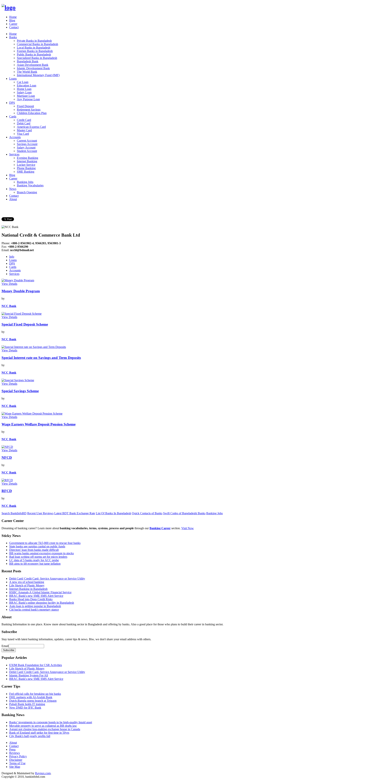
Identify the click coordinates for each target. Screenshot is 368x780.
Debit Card (23, 123)
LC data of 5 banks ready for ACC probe (34, 560)
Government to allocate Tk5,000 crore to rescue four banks (44, 543)
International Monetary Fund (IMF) (38, 75)
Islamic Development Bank (33, 68)
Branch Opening (27, 192)
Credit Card (24, 120)
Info (11, 256)
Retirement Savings (28, 109)
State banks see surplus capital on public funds (37, 546)
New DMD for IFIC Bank (25, 707)
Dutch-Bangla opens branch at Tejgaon (33, 700)
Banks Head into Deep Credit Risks (31, 599)
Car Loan (22, 82)
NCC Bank (9, 306)
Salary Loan (24, 92)
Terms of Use (17, 763)
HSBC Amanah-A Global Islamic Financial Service (40, 592)
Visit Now (187, 528)
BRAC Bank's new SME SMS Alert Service (36, 595)
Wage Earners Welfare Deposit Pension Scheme (39, 424)
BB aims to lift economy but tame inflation (35, 563)
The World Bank (27, 71)
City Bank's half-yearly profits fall (29, 736)
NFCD (7, 458)
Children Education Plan (32, 113)
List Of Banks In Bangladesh (113, 513)
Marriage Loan (26, 95)
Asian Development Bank (32, 64)
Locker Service (26, 164)
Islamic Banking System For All (28, 675)
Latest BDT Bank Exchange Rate (74, 513)
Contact (14, 27)
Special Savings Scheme (20, 391)
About (13, 199)
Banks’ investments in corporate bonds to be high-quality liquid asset (50, 722)
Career (13, 23)
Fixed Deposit (25, 106)
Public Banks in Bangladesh (34, 54)
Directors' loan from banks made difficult (34, 549)
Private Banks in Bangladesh (34, 40)
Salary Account (26, 147)
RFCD (7, 491)
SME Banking (25, 171)
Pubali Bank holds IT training (27, 704)
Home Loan (24, 89)
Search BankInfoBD (14, 513)
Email (5, 646)
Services (14, 154)
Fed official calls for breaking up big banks (35, 693)
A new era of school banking (26, 582)
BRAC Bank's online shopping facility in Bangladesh (41, 602)
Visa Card (23, 133)
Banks (13, 37)
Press (12, 749)
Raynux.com (43, 773)
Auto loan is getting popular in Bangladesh (35, 606)
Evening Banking (27, 157)
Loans (13, 78)
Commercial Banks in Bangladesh (37, 44)
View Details (9, 283)
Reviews (14, 753)
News (12, 188)
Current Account (27, 140)
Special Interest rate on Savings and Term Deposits (41, 358)
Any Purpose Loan (28, 99)
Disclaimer (15, 759)
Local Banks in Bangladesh (33, 47)
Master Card (24, 130)
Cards (12, 116)
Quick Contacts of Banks (147, 513)
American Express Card (31, 126)
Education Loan (26, 85)
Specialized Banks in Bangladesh (37, 58)
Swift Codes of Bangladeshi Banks (184, 513)
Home (13, 17)
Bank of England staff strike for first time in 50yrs (39, 732)
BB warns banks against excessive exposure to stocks (41, 553)
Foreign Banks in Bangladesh (35, 51)
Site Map (14, 766)
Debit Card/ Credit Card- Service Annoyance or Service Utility (47, 578)
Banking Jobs (25, 182)
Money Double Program (21, 291)
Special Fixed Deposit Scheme (25, 324)
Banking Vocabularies (30, 185)
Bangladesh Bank (27, 61)
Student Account (27, 151)
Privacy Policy (18, 756)
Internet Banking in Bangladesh (28, 589)
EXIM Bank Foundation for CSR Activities (35, 665)
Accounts (15, 137)
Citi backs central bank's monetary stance (34, 609)
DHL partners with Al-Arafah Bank (30, 697)
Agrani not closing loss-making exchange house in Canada (44, 729)
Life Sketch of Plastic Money (26, 585)
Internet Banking (27, 161)
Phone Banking (26, 168)
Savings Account (27, 144)
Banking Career (160, 528)
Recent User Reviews (40, 513)
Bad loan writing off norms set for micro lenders (38, 556)
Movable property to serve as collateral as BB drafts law (43, 725)
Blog (12, 20)
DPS (12, 102)
